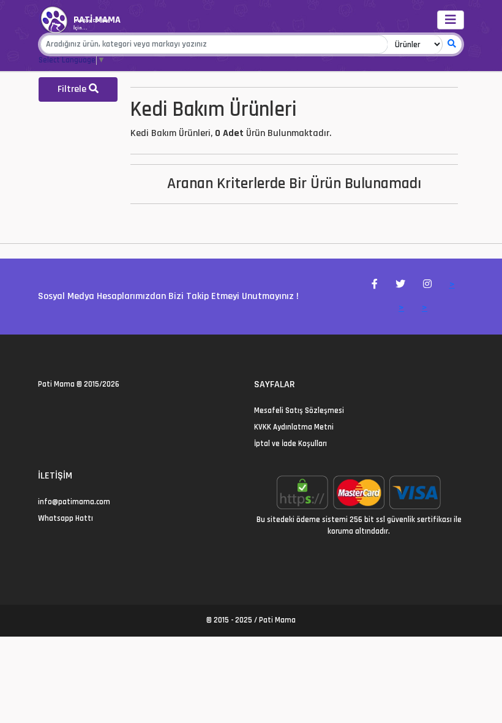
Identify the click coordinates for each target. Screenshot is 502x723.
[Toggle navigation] (450, 19)
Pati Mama (56, 384)
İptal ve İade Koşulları (290, 444)
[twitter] (42, 410)
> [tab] (452, 284)
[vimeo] (101, 410)
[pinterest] (86, 410)
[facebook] (57, 410)
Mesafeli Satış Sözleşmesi (299, 410)
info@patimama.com (74, 502)
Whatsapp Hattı (65, 518)
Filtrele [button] (73, 89)
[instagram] (71, 410)
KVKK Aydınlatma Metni (294, 427)
